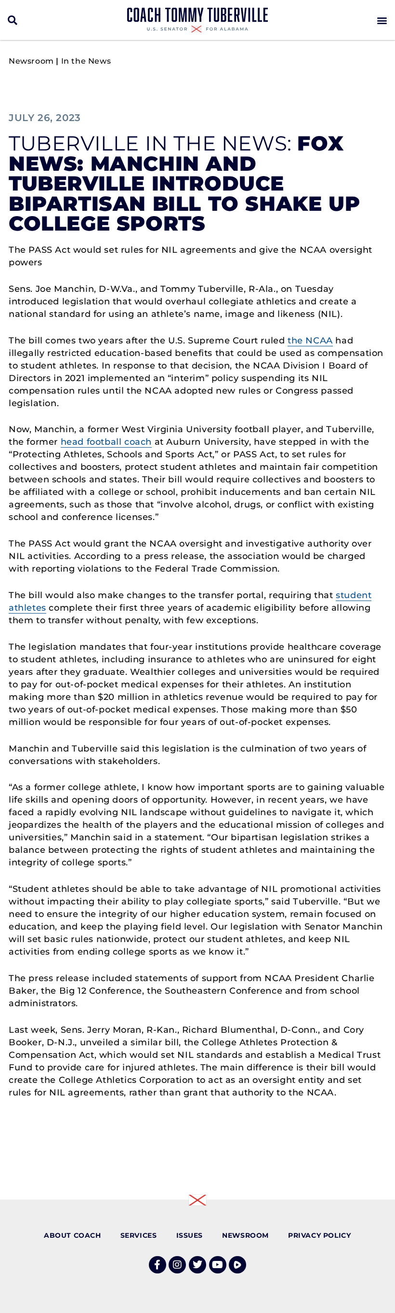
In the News (86, 61)
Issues (189, 1235)
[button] (13, 20)
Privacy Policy (319, 1235)
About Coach (72, 1235)
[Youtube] (217, 1264)
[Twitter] (197, 1264)
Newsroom (31, 61)
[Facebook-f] (157, 1264)
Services (138, 1235)
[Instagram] (177, 1264)
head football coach (106, 442)
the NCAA (310, 340)
